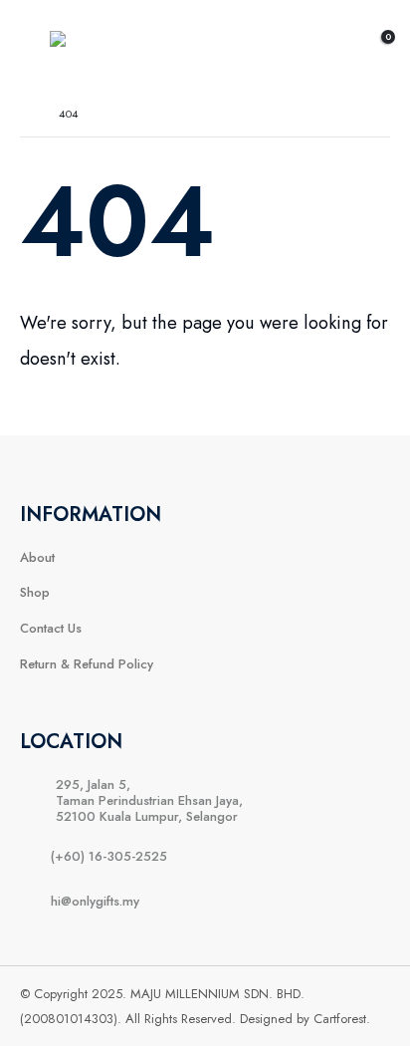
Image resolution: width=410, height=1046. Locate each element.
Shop (35, 592)
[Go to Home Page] (25, 114)
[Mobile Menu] (35, 45)
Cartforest (339, 1018)
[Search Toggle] (332, 45)
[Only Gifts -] (94, 45)
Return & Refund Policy (86, 663)
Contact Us (51, 628)
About (37, 557)
